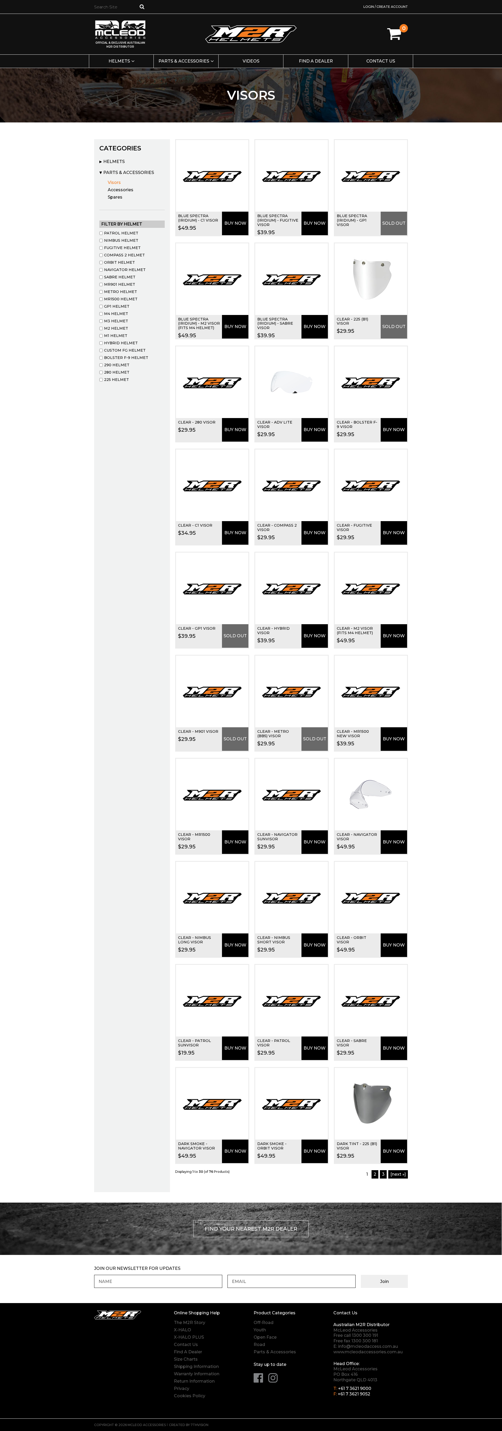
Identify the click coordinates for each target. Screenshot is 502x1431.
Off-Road (263, 1322)
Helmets (119, 61)
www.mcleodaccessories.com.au (368, 1351)
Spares (115, 197)
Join (384, 1281)
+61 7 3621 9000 (354, 1388)
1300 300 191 (365, 1335)
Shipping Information (196, 1366)
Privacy (181, 1388)
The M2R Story (189, 1322)
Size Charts (186, 1359)
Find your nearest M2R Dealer (251, 1229)
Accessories (120, 189)
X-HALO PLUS (189, 1337)
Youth (260, 1329)
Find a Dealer (316, 61)
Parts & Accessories (183, 61)
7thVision (199, 1425)
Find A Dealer (188, 1351)
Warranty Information (196, 1373)
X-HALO (182, 1329)
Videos (251, 61)
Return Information (194, 1381)
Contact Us (380, 61)
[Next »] (398, 1174)
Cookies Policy (189, 1395)
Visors (114, 182)
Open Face (265, 1337)
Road (259, 1344)
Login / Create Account (385, 7)
